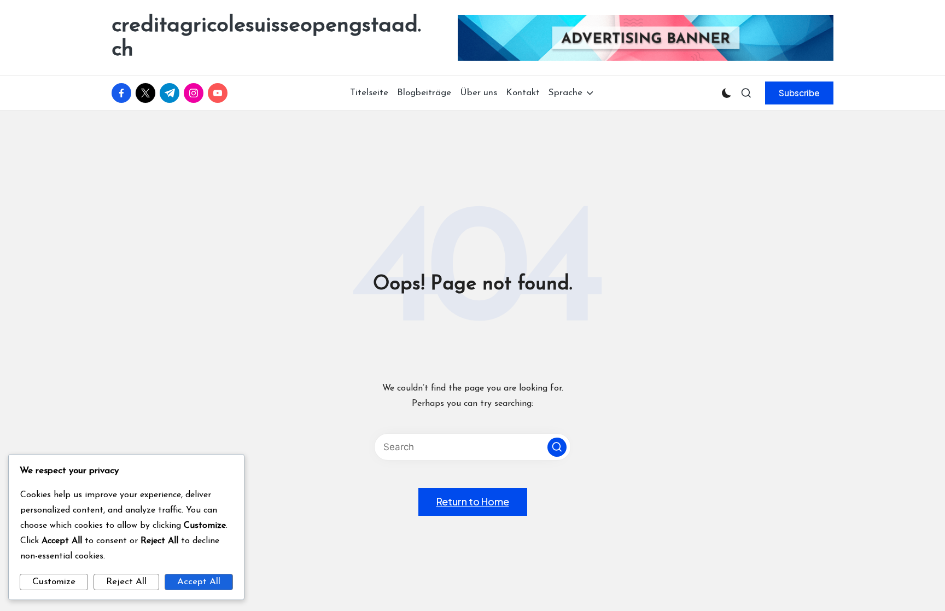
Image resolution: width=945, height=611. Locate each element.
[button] (799, 93)
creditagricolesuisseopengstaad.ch (266, 38)
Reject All (126, 581)
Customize (53, 581)
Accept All (198, 581)
